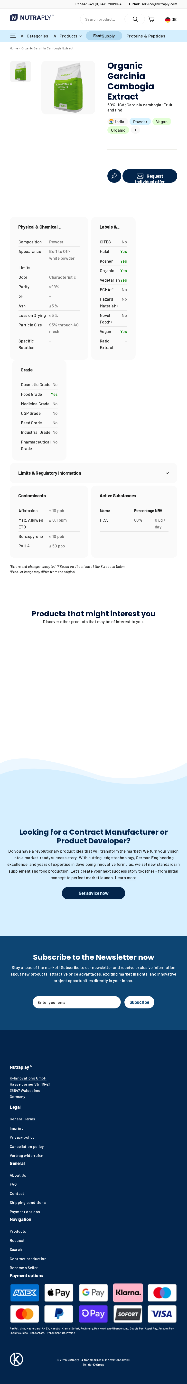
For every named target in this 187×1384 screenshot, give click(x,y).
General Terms (22, 1118)
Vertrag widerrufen (27, 1155)
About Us (18, 1175)
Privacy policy (22, 1137)
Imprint (16, 1128)
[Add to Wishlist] (114, 176)
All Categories (34, 35)
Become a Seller (24, 1267)
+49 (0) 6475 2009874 (105, 4)
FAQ (13, 1184)
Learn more (125, 877)
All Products (66, 35)
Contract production (28, 1258)
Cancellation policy (27, 1146)
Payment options (25, 1211)
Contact (17, 1193)
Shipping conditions (28, 1202)
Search (16, 1249)
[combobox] (102, 19)
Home (14, 48)
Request (17, 1240)
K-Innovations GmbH (28, 1078)
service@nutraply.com (159, 4)
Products (18, 1231)
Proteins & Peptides (146, 35)
